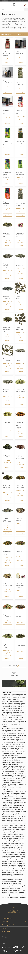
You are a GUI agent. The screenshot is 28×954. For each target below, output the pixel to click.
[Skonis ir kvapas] (14, 4)
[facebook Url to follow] (2, 937)
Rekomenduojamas (6, 34)
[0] (25, 4)
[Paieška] (26, 9)
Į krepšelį (7, 62)
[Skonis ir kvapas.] (14, 910)
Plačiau (20, 29)
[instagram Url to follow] (6, 937)
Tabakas (5, 0)
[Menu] (3, 4)
